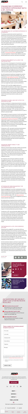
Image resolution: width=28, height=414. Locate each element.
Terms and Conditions (18, 412)
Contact (13, 397)
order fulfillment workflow (12, 77)
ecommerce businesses (10, 52)
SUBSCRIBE (15, 275)
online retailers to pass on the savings (9, 118)
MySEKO (20, 408)
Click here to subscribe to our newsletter (14, 404)
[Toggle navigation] (26, 2)
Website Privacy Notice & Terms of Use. (16, 357)
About (13, 391)
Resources (15, 286)
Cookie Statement (24, 412)
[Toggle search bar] (22, 2)
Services (13, 394)
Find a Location (14, 400)
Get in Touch (14, 382)
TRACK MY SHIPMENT (11, 408)
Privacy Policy (13, 412)
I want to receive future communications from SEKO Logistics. (14, 360)
